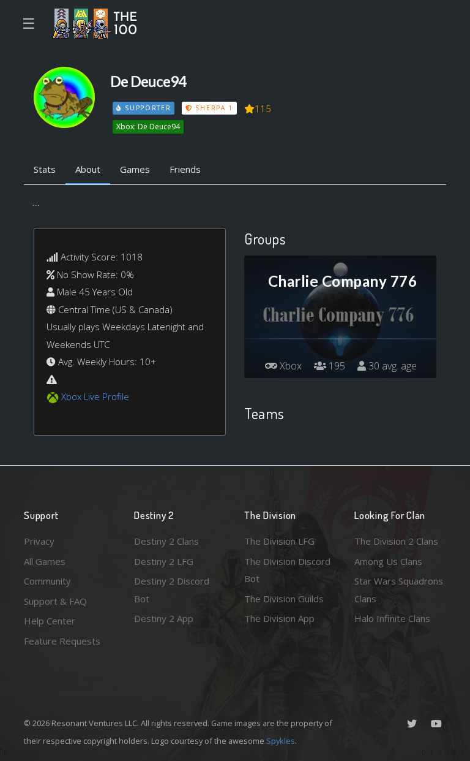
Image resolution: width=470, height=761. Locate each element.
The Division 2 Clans (396, 541)
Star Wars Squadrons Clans (398, 590)
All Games (44, 561)
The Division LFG (279, 541)
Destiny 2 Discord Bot (171, 590)
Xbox (289, 366)
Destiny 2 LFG (163, 561)
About (87, 169)
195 (335, 366)
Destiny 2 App (163, 618)
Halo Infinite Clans (392, 618)
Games (135, 169)
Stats (45, 169)
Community (47, 581)
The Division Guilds (284, 599)
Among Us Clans (388, 561)
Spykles (280, 740)
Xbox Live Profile (95, 396)
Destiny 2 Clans (166, 541)
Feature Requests (62, 641)
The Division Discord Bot (287, 570)
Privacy (39, 541)
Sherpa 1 (213, 108)
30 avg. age (391, 366)
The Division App (279, 618)
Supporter (146, 108)
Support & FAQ (55, 601)
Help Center (49, 621)
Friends (185, 169)
